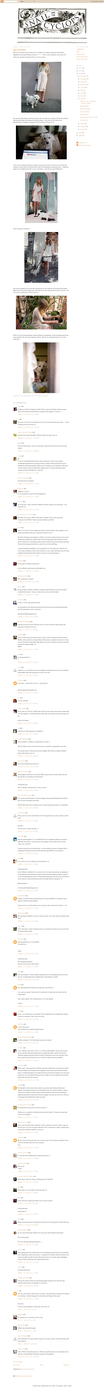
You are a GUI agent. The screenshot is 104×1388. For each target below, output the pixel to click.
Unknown (20, 680)
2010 (80, 74)
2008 (80, 135)
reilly (19, 667)
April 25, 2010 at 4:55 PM (28, 808)
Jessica (20, 926)
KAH (19, 984)
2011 (80, 71)
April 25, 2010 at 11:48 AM (28, 414)
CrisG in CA (21, 1349)
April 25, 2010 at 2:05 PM (28, 734)
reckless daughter (23, 1230)
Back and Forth (84, 114)
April (82, 99)
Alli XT (20, 1249)
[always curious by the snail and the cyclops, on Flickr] (41, 283)
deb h (19, 1219)
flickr (78, 52)
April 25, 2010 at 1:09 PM (28, 630)
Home (41, 1365)
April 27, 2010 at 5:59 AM (28, 1171)
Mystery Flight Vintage (24, 1037)
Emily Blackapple (23, 739)
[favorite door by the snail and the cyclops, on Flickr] (41, 223)
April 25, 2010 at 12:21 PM (28, 510)
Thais (19, 406)
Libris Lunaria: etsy (82, 57)
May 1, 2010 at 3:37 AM (27, 1309)
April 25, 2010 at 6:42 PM (28, 831)
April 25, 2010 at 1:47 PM (28, 693)
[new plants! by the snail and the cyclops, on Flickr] (41, 329)
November (83, 79)
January (82, 129)
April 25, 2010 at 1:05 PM (28, 617)
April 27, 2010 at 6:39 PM (28, 1214)
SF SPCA (40, 55)
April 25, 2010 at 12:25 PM (28, 523)
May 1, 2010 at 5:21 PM (27, 1320)
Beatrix (20, 587)
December (83, 76)
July (81, 90)
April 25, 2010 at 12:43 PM (28, 571)
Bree (19, 1198)
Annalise (20, 634)
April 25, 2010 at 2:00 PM (28, 703)
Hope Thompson (22, 1336)
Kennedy (20, 1314)
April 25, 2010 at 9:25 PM (28, 954)
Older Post (66, 1365)
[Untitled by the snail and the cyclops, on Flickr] (41, 393)
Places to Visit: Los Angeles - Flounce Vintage (88, 102)
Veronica (20, 1048)
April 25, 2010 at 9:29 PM (28, 967)
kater (19, 527)
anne (19, 1187)
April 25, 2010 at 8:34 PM (28, 921)
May (81, 96)
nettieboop (21, 1065)
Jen (19, 728)
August (82, 87)
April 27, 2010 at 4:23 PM (28, 1203)
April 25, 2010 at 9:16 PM (28, 934)
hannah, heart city (23, 1153)
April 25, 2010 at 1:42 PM (28, 675)
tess (19, 698)
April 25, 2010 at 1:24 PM (28, 662)
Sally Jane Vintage (23, 771)
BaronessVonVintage (24, 622)
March (82, 124)
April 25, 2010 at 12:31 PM (28, 556)
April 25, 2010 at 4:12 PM (28, 779)
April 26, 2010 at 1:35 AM (28, 1006)
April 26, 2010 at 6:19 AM (28, 1032)
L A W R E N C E (82, 143)
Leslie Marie (21, 761)
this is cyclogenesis (23, 478)
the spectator (21, 896)
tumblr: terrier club (81, 59)
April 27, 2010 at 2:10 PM (28, 1193)
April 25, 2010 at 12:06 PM (28, 451)
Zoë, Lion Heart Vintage (25, 795)
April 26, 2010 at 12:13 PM (28, 1080)
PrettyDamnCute (22, 576)
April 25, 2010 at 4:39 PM (28, 790)
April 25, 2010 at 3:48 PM (28, 756)
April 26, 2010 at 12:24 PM (28, 1100)
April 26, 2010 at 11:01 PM (28, 1148)
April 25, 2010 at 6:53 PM (28, 853)
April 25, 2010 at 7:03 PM (28, 864)
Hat (19, 654)
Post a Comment (17, 1362)
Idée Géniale (21, 813)
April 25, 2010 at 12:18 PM (28, 497)
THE (19, 1011)
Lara (19, 972)
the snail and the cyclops (24, 1105)
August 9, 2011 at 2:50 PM (28, 1357)
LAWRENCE (80, 49)
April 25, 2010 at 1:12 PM (28, 649)
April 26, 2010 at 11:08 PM (28, 1158)
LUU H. (20, 501)
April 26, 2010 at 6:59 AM (28, 1043)
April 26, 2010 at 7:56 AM (28, 1060)
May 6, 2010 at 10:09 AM (27, 1344)
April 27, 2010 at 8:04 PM (28, 1225)
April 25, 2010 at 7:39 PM (28, 891)
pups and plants (19, 49)
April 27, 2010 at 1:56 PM (28, 1182)
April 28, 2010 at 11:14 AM (28, 1262)
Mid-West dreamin (85, 109)
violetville (21, 836)
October (82, 82)
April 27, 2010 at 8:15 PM (28, 1245)
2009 (80, 133)
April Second (84, 120)
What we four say (23, 1122)
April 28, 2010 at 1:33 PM (28, 1273)
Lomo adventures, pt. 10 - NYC (89, 117)
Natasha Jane (21, 1325)
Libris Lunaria (80, 54)
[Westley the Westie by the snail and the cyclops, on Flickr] (41, 112)
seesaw (20, 1267)
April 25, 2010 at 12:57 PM (28, 582)
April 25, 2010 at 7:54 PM (28, 908)
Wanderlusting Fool (23, 1278)
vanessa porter (22, 708)
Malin (19, 443)
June (81, 93)
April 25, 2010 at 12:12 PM (28, 473)
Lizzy (19, 456)
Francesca (20, 600)
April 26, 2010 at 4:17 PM (28, 1132)
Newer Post (16, 1365)
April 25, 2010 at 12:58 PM (28, 595)
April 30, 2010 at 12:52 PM (28, 1299)
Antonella (20, 1024)
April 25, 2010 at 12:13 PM (28, 484)
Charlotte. (20, 488)
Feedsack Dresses (85, 112)
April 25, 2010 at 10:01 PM (28, 980)
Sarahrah (20, 561)
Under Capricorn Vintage (25, 432)
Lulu (19, 858)
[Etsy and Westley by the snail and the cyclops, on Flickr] (41, 159)
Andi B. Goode (22, 1163)
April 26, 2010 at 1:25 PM (28, 1117)
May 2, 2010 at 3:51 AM (27, 1331)
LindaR (20, 1085)
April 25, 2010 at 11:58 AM (28, 427)
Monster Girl (21, 913)
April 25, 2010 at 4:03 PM (28, 767)
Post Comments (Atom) (27, 1369)
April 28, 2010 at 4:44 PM (28, 1286)
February (83, 126)
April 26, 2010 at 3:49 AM (28, 1019)
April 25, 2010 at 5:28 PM (28, 821)
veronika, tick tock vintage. (25, 1176)
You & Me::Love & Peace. (25, 514)
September (83, 84)
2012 (80, 68)
